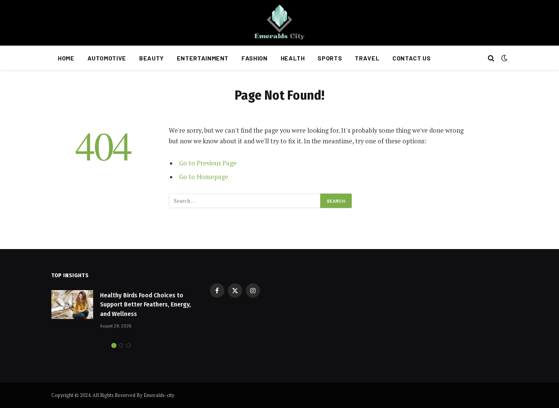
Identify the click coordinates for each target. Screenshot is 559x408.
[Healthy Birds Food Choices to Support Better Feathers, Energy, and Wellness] (72, 304)
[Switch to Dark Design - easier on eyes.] (503, 58)
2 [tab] (121, 345)
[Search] (491, 58)
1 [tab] (114, 345)
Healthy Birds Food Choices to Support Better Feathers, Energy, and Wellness (145, 304)
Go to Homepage (203, 177)
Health (293, 58)
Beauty (151, 58)
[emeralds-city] (279, 23)
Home (66, 58)
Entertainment (203, 58)
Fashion (254, 58)
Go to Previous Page (208, 163)
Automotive (106, 58)
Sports (330, 58)
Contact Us (411, 58)
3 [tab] (128, 345)
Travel (367, 58)
